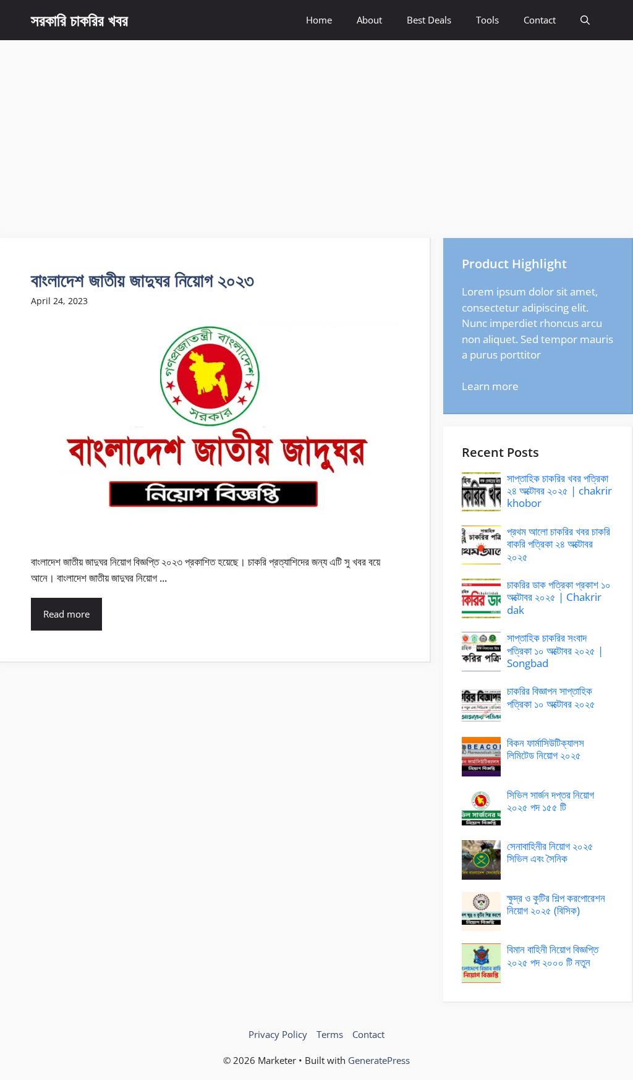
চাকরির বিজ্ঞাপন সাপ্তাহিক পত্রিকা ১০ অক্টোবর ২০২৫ (551, 697)
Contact (540, 20)
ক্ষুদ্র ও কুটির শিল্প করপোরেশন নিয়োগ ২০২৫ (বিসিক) (556, 904)
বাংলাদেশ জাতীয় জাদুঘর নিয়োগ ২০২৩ (142, 279)
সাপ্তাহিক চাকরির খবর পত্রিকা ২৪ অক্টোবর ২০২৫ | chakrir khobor (559, 491)
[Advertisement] (316, 132)
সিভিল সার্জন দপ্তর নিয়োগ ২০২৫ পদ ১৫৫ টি (550, 801)
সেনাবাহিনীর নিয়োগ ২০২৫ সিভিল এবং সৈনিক (550, 852)
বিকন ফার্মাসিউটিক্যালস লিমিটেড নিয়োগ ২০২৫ (545, 749)
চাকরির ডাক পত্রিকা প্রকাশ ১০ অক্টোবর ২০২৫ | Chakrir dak (559, 597)
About (369, 20)
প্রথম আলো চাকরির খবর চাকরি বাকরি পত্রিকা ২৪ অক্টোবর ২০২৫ (558, 544)
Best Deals (429, 20)
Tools (487, 20)
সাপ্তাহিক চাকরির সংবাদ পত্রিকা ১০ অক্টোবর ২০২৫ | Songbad (555, 650)
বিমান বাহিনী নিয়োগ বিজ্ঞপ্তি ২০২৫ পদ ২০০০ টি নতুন (552, 955)
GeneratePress (379, 1060)
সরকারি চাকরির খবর (79, 19)
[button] (585, 20)
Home (319, 20)
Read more (66, 614)
